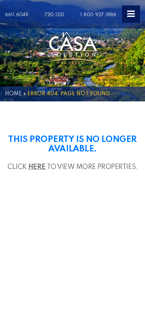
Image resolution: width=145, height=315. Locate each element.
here (37, 167)
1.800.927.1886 (98, 15)
